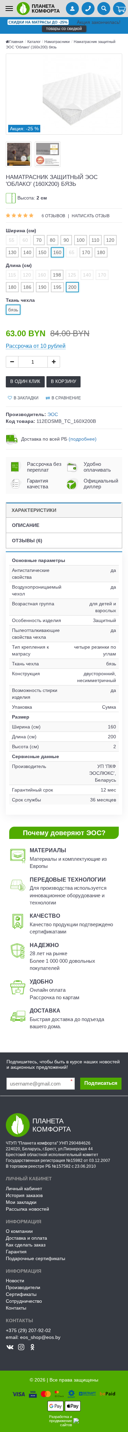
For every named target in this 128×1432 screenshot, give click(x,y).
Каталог (34, 42)
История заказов (24, 1195)
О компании (19, 1231)
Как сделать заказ (25, 1245)
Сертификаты (21, 1294)
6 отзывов (54, 215)
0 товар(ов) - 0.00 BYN (119, 9)
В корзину (63, 381)
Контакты (16, 1308)
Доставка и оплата (26, 1238)
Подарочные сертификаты (35, 1258)
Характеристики (34, 510)
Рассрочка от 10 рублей (36, 346)
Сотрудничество (24, 1301)
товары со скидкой (64, 28)
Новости (15, 1280)
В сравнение (66, 398)
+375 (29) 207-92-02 (28, 1330)
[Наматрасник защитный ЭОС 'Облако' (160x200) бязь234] (18, 154)
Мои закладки (21, 1202)
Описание (25, 525)
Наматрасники (57, 42)
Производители (23, 1287)
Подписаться (100, 1083)
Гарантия (16, 1251)
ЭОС (52, 414)
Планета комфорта (46, 8)
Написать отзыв (91, 215)
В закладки (26, 398)
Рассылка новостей (27, 1209)
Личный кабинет (24, 1188)
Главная (16, 42)
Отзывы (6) (27, 540)
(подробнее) (83, 439)
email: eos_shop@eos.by (33, 1337)
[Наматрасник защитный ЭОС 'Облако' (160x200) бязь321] (64, 94)
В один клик (25, 381)
